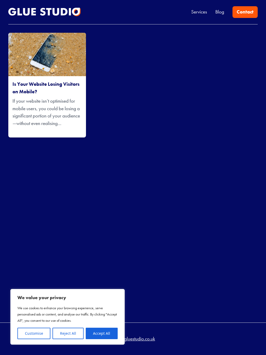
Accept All (101, 333)
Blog (219, 12)
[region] (67, 317)
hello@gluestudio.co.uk (133, 339)
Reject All (68, 333)
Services (199, 12)
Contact (245, 12)
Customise (34, 333)
